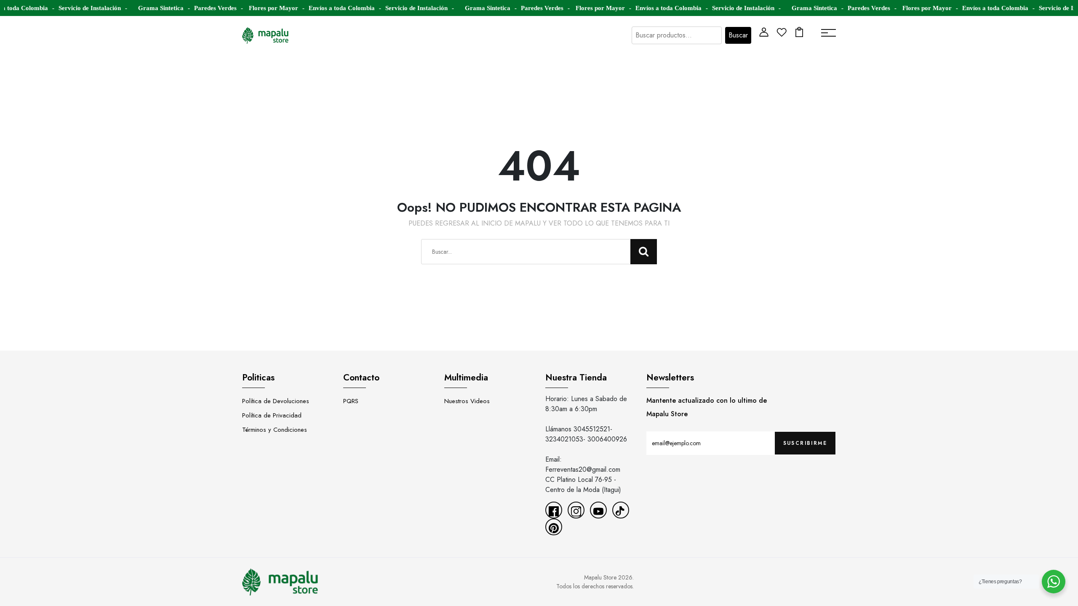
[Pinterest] (553, 526)
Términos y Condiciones (274, 429)
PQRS (350, 401)
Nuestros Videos (467, 401)
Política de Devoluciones (275, 401)
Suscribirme (805, 443)
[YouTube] (598, 510)
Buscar (738, 35)
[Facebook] (553, 510)
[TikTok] (620, 510)
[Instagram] (576, 510)
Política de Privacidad (272, 415)
